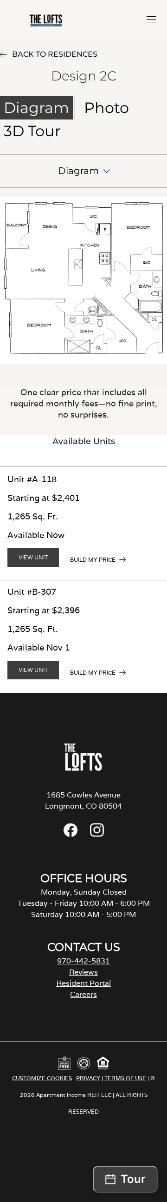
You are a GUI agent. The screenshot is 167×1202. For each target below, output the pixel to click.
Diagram (36, 108)
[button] (151, 19)
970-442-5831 (83, 961)
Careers (83, 994)
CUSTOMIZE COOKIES (42, 1078)
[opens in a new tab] (70, 834)
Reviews (83, 972)
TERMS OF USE (125, 1078)
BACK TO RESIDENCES (54, 54)
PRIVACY (88, 1078)
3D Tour (32, 131)
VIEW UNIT (33, 557)
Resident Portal (84, 983)
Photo (106, 108)
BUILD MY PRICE (93, 559)
